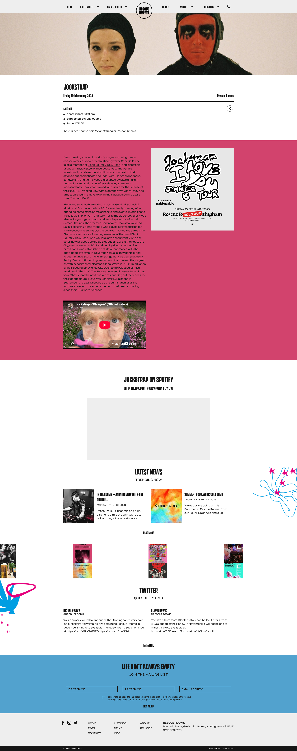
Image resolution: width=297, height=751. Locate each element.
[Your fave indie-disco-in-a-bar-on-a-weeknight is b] (157, 572)
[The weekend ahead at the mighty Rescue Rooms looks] (82, 553)
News (118, 728)
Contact (94, 733)
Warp (116, 187)
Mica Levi (123, 256)
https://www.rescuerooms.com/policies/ (162, 699)
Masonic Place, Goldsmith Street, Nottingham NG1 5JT (198, 726)
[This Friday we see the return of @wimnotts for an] (157, 553)
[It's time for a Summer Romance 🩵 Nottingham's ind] (233, 572)
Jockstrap (106, 131)
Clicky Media (227, 748)
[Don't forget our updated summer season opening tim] (82, 572)
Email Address (193, 689)
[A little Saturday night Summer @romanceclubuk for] (233, 553)
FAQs (91, 728)
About (145, 723)
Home (92, 723)
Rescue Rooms (126, 131)
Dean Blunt (74, 256)
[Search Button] (229, 6)
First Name (76, 689)
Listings (120, 723)
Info (117, 733)
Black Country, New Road (104, 165)
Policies (146, 728)
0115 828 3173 (172, 730)
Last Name (133, 689)
